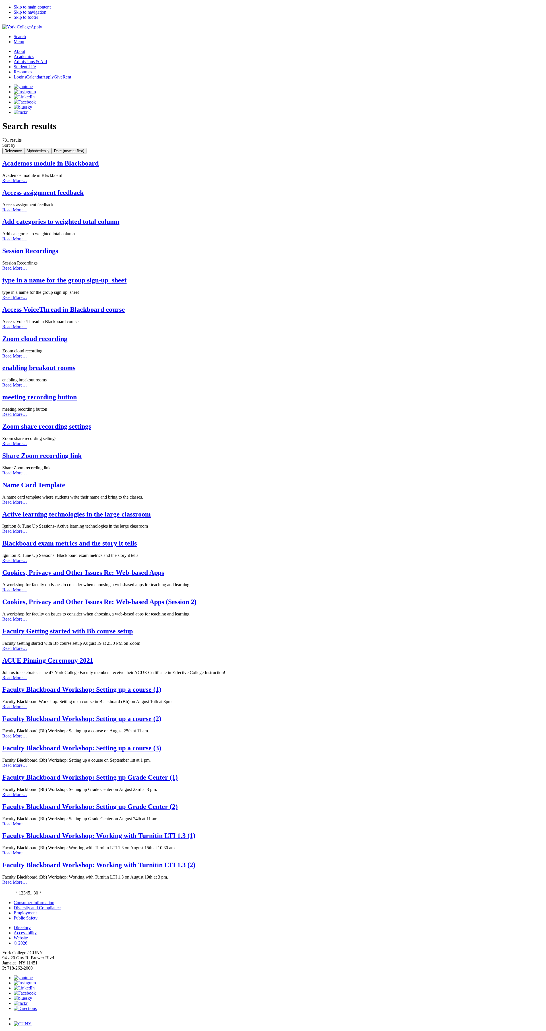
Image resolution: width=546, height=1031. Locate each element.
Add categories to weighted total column (60, 221)
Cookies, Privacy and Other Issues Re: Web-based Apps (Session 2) (99, 602)
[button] (279, 1016)
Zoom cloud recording (34, 338)
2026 (20, 943)
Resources (23, 71)
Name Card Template (33, 485)
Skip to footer (26, 17)
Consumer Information (34, 902)
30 (36, 892)
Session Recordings (30, 251)
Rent (67, 77)
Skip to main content (32, 7)
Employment (25, 912)
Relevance (13, 151)
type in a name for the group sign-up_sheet (64, 280)
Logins (20, 77)
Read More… (14, 180)
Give (58, 77)
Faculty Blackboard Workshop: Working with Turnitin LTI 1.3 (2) (98, 865)
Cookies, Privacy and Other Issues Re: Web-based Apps (83, 572)
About (19, 51)
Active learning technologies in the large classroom (76, 514)
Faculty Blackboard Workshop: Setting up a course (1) (81, 689)
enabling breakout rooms (38, 367)
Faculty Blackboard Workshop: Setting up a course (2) (81, 718)
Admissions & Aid (30, 61)
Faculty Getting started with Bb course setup (67, 631)
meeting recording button (39, 397)
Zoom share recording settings (46, 426)
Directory (22, 927)
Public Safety (26, 918)
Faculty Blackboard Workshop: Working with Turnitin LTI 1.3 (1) (98, 835)
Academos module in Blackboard (50, 163)
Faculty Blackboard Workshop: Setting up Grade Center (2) (90, 806)
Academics (24, 56)
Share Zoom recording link (42, 455)
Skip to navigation (30, 12)
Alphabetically (37, 151)
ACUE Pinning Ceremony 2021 (47, 660)
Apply (36, 26)
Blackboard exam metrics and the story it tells (69, 543)
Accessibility (25, 932)
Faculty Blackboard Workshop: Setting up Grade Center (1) (90, 777)
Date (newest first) (69, 151)
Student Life (25, 66)
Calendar (34, 77)
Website (21, 937)
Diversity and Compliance (37, 907)
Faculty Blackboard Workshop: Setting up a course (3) (81, 748)
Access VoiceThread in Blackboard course (63, 309)
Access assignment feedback (43, 192)
